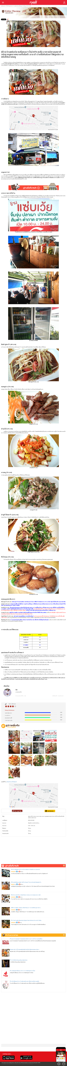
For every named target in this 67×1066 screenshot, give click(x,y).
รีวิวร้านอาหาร (9, 6)
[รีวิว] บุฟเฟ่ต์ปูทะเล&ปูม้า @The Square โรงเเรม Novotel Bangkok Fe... (26, 882)
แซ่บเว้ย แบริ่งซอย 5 (12, 781)
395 (18, 884)
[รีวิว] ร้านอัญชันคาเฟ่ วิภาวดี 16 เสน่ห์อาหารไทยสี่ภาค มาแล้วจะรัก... (25, 869)
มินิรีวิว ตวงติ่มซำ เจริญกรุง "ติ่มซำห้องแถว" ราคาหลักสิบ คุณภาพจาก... (26, 907)
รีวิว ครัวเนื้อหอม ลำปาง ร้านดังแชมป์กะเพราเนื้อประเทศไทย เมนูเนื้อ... (25, 981)
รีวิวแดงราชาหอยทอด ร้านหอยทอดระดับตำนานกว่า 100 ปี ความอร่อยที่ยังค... (26, 938)
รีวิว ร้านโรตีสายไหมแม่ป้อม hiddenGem (18, 960)
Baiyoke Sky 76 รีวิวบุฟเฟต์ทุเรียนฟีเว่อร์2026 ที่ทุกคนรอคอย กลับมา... (25, 949)
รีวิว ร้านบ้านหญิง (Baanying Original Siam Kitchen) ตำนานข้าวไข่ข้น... (26, 920)
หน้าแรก (3, 6)
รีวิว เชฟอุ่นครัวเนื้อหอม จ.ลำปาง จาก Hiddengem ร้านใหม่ (22, 970)
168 (25, 696)
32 (20, 897)
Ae (16, 689)
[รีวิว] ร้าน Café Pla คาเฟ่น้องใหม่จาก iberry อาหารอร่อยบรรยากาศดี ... (26, 895)
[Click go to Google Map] (33, 795)
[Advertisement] (15, 849)
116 (18, 871)
